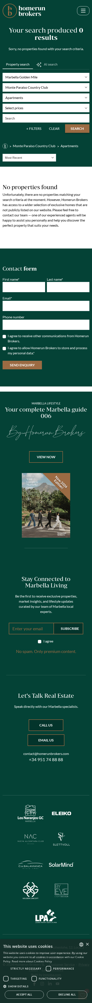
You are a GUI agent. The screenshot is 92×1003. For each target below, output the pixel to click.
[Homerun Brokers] (5, 146)
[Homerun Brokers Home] (24, 11)
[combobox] (29, 158)
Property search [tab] (18, 64)
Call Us (46, 725)
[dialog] (46, 971)
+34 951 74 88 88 (46, 759)
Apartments (69, 146)
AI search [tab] (50, 64)
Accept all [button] (24, 994)
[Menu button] (83, 10)
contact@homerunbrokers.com (46, 754)
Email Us (46, 740)
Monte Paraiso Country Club (34, 146)
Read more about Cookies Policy (32, 961)
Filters (35, 128)
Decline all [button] (67, 994)
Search (77, 128)
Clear (54, 128)
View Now (46, 457)
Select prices (14, 108)
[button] (46, 986)
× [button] (87, 944)
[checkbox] (46, 641)
